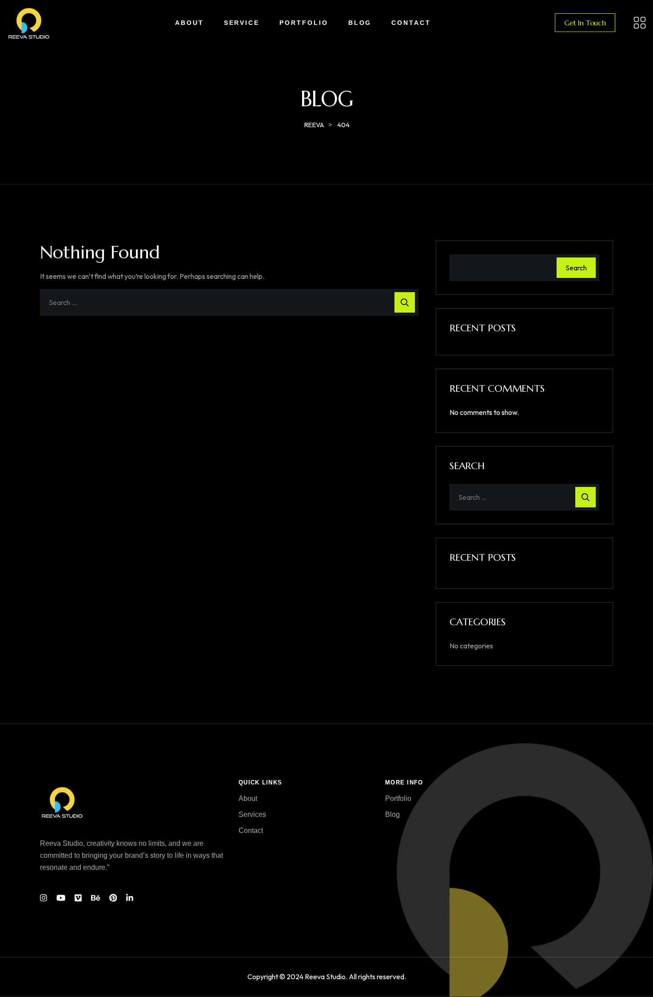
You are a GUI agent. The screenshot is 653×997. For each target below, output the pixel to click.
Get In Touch (585, 22)
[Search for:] (229, 302)
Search (576, 267)
